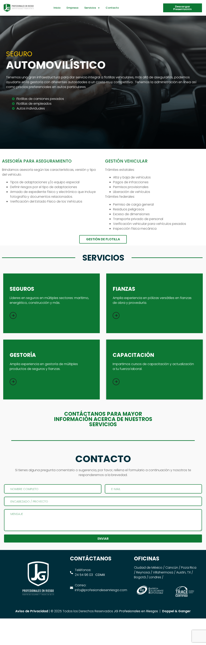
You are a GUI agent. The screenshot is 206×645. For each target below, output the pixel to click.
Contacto (112, 8)
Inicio (57, 8)
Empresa (72, 8)
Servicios (90, 8)
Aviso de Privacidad (31, 611)
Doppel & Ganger (176, 611)
